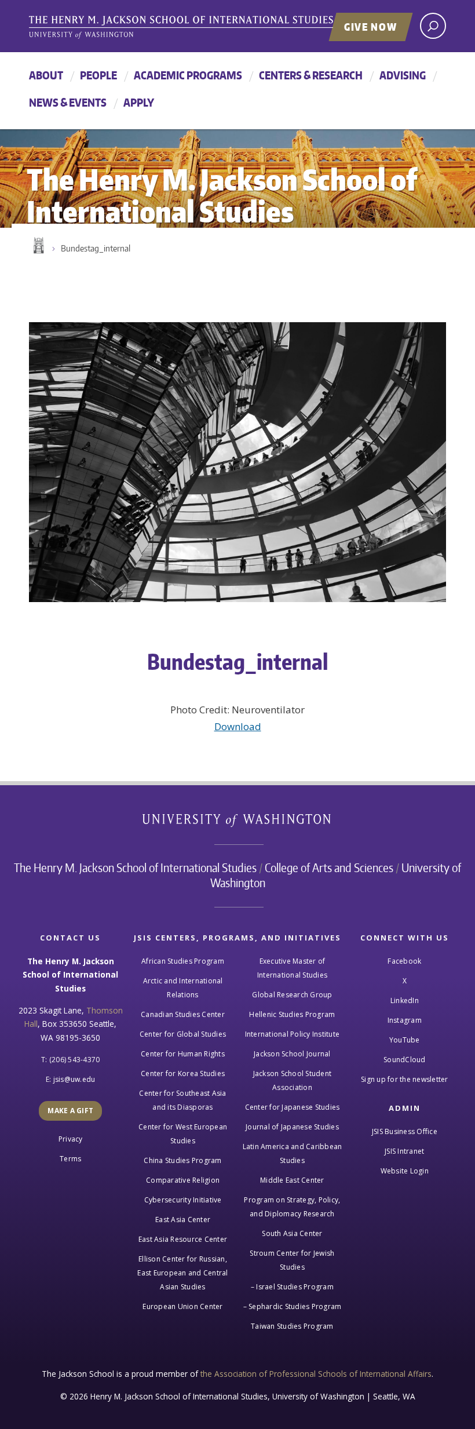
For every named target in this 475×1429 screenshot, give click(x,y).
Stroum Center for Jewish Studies (292, 1260)
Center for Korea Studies (183, 1073)
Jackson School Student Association (292, 1080)
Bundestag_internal (95, 248)
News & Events (68, 102)
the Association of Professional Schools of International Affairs (316, 1373)
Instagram (405, 1020)
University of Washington (238, 822)
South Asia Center (292, 1233)
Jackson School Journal (292, 1054)
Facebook (404, 961)
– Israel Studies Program (292, 1287)
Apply (138, 102)
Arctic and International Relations (183, 988)
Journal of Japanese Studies (292, 1127)
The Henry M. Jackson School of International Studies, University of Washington (205, 27)
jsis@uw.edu (74, 1079)
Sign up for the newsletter (404, 1079)
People (98, 75)
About (46, 75)
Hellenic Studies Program (292, 1014)
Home (37, 245)
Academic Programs (188, 75)
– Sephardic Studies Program (292, 1306)
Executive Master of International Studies (292, 968)
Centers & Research (311, 75)
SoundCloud (404, 1060)
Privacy (71, 1139)
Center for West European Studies (182, 1134)
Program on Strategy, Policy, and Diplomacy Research (292, 1207)
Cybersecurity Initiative (183, 1200)
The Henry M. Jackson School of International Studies (135, 867)
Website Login (405, 1171)
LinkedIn (404, 1000)
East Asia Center (182, 1219)
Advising (402, 75)
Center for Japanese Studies (292, 1107)
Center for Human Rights (183, 1054)
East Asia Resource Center (182, 1239)
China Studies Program (182, 1160)
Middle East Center (292, 1180)
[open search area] (433, 26)
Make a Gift (70, 1111)
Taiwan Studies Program (292, 1326)
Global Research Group (292, 995)
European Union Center (182, 1306)
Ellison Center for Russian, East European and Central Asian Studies (182, 1273)
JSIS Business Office (404, 1131)
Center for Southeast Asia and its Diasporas (182, 1100)
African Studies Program (182, 961)
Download (237, 726)
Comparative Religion (183, 1180)
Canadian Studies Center (183, 1014)
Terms (70, 1159)
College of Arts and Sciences (329, 867)
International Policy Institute (292, 1034)
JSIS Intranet (404, 1151)
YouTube (404, 1040)
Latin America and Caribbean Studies (292, 1153)
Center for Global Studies (183, 1034)
